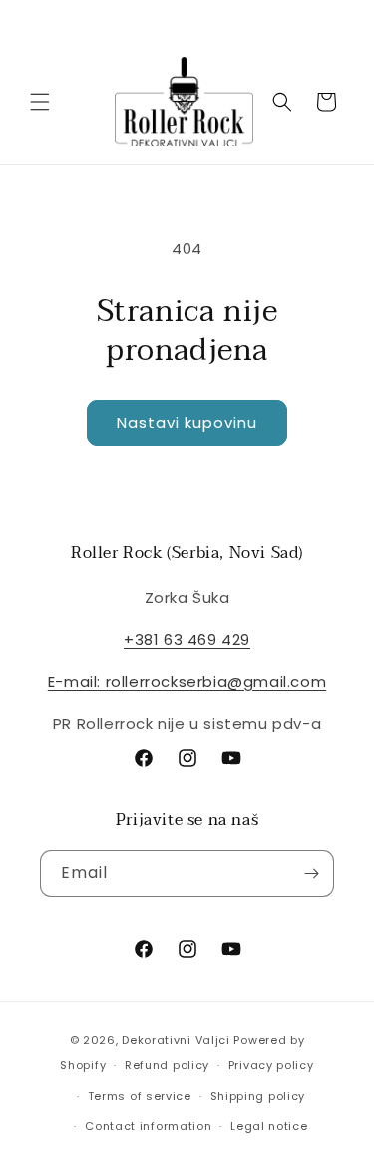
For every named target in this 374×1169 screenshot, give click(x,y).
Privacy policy (271, 1065)
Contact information (148, 1126)
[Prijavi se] (311, 873)
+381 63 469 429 (187, 639)
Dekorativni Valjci (176, 1040)
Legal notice (268, 1126)
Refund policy (167, 1065)
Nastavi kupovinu (187, 422)
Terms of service (139, 1096)
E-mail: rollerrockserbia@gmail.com (187, 681)
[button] (40, 102)
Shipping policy (258, 1096)
